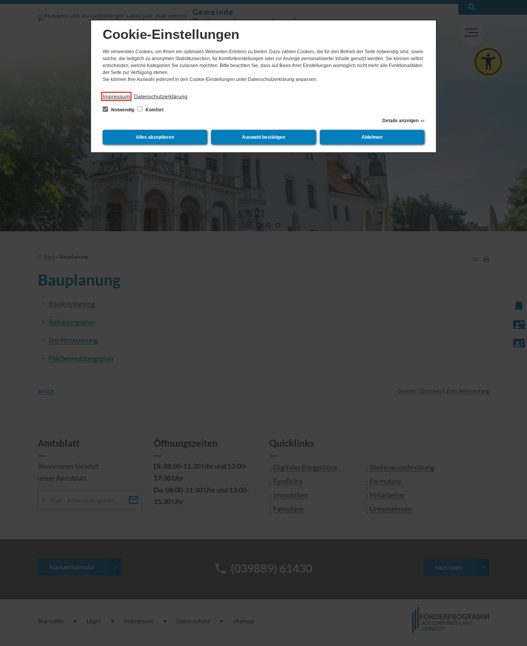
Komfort (154, 110)
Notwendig (122, 110)
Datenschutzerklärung (160, 96)
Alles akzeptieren (155, 137)
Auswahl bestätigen (263, 137)
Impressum (116, 96)
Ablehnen (371, 137)
